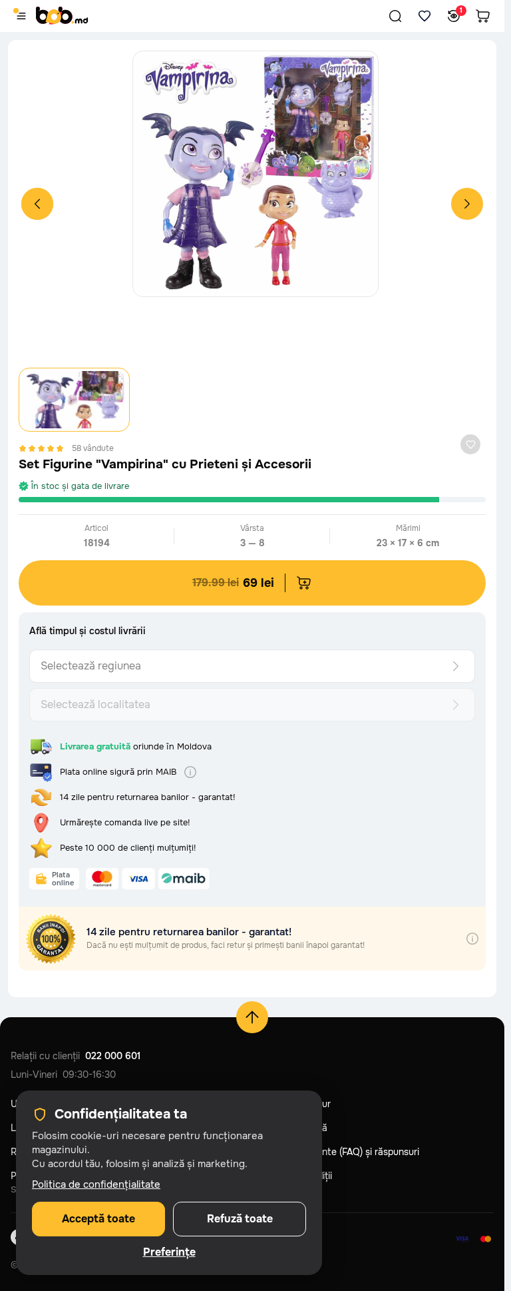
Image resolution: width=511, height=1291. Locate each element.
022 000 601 (112, 1056)
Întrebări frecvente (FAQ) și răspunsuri (337, 1152)
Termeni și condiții (294, 1176)
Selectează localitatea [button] (95, 704)
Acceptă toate (98, 1219)
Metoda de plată (291, 1128)
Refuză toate (240, 1219)
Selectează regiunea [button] (91, 666)
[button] (395, 16)
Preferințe (169, 1252)
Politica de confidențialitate (96, 1184)
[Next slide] (467, 204)
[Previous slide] (37, 204)
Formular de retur (293, 1104)
